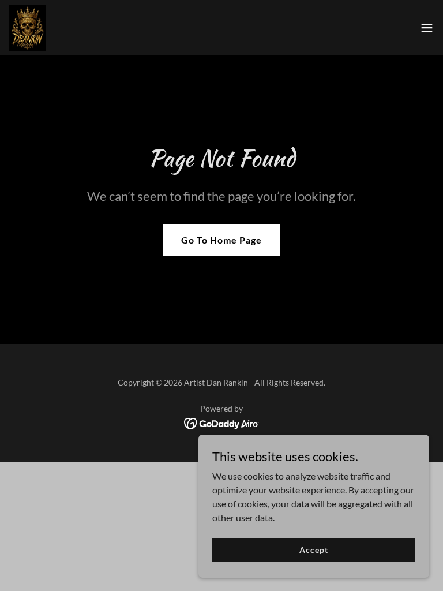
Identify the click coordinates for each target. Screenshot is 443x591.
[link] (27, 28)
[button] (426, 27)
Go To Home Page (221, 239)
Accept (313, 550)
